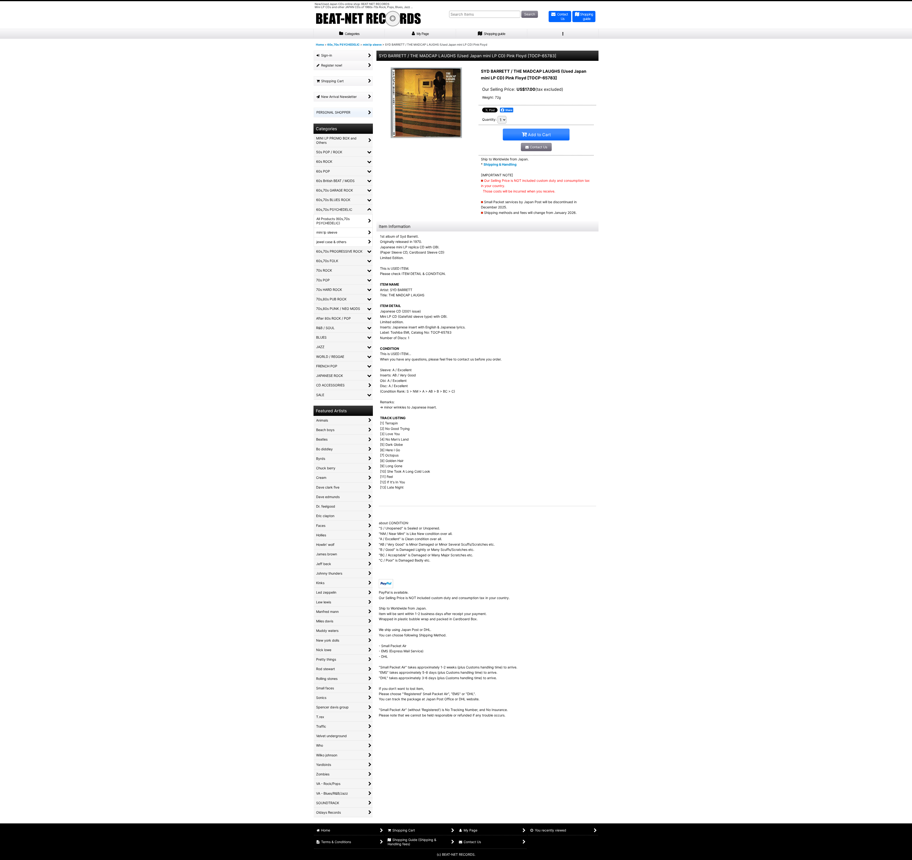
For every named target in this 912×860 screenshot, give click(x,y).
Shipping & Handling (500, 164)
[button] (562, 34)
